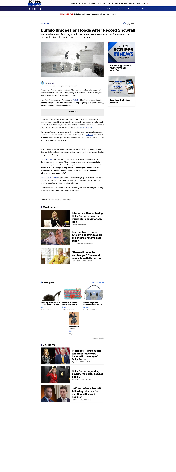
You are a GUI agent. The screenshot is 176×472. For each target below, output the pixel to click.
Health (99, 3)
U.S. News (82, 3)
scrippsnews (30, 9)
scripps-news (35, 9)
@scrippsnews (41, 9)
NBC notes (49, 159)
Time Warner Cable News (85, 127)
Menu (73, 3)
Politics (91, 3)
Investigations (121, 3)
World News (108, 3)
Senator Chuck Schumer (49, 177)
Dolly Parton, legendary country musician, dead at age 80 (95, 14)
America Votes (118, 9)
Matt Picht (50, 83)
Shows (132, 3)
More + (144, 9)
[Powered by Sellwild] (101, 338)
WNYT (75, 100)
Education (131, 9)
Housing (138, 9)
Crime (125, 9)
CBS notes (89, 135)
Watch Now (141, 3)
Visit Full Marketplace (98, 282)
